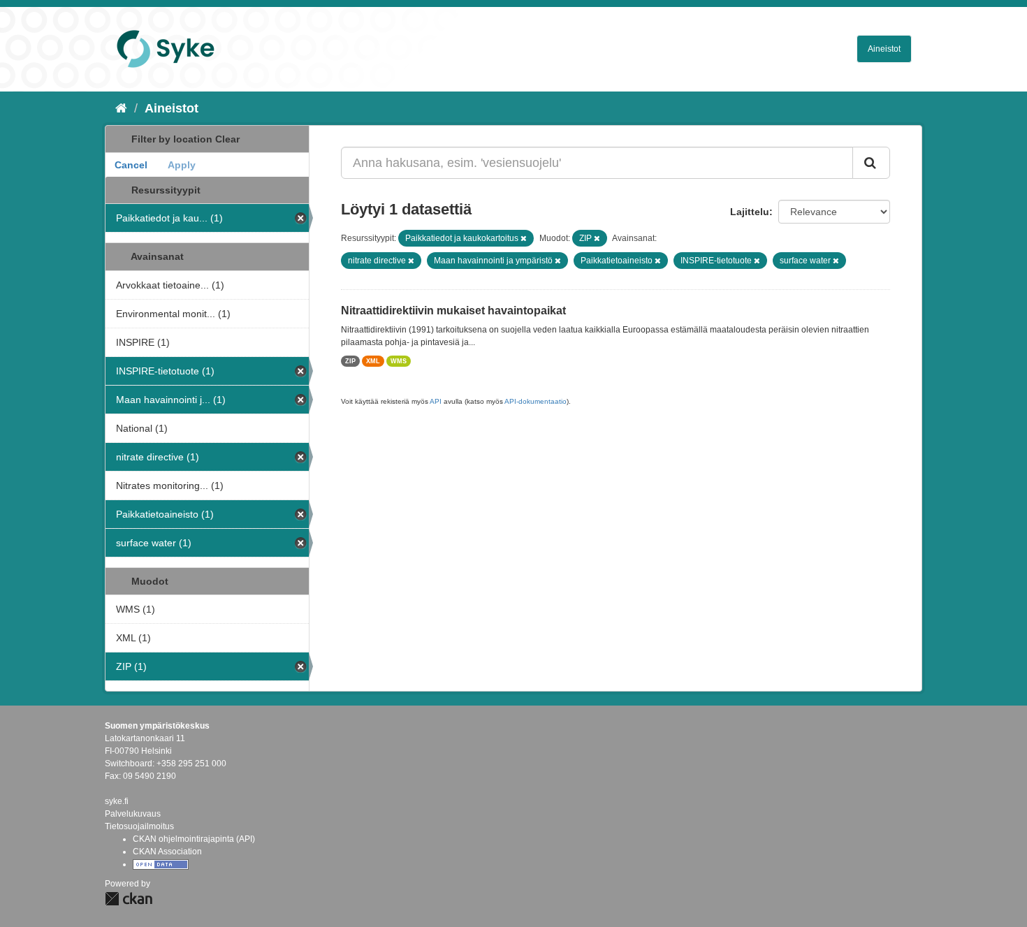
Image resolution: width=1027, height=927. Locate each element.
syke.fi (117, 801)
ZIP (350, 361)
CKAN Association (167, 851)
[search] (871, 163)
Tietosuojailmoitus (139, 826)
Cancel (131, 164)
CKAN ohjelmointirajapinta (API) (194, 839)
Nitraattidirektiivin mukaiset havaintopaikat (453, 310)
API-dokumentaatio (535, 401)
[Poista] (523, 238)
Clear (227, 139)
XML (373, 361)
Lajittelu (749, 211)
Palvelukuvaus (133, 814)
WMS (399, 361)
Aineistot (884, 49)
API (436, 401)
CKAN (128, 898)
